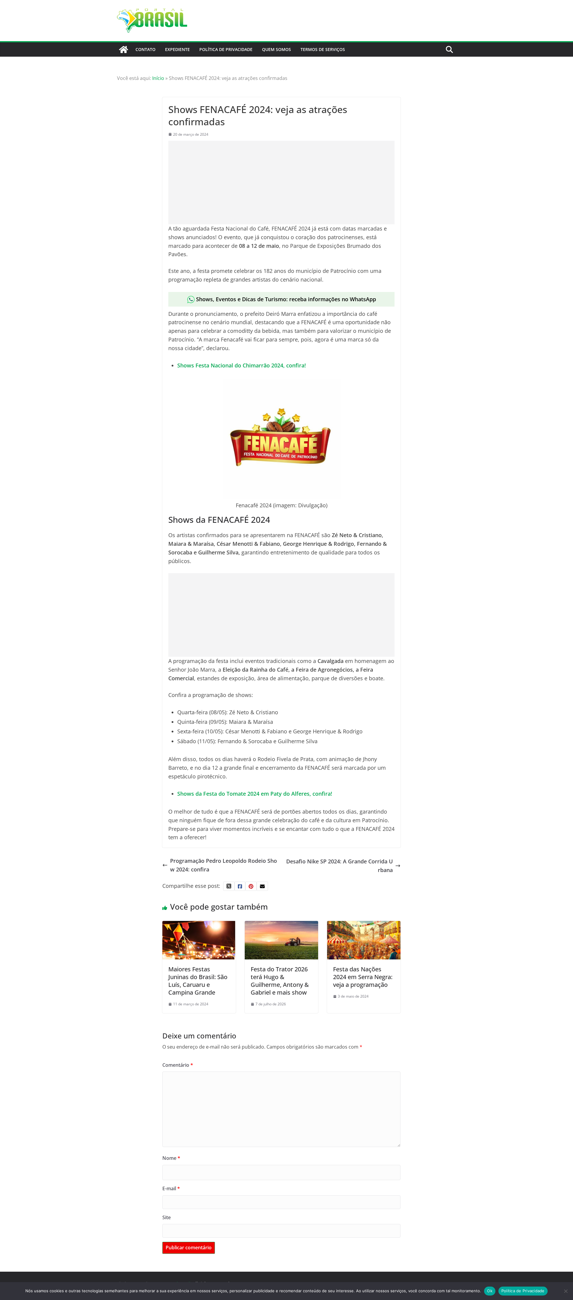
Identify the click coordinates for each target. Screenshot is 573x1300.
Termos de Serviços (323, 49)
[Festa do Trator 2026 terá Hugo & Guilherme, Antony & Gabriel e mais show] (281, 925)
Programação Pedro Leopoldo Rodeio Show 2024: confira (223, 865)
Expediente (177, 49)
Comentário (177, 1065)
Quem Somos (276, 49)
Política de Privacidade (225, 49)
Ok (489, 1290)
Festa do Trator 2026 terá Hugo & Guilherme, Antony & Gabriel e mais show (280, 980)
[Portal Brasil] (123, 49)
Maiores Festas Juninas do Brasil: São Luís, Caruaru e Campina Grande (197, 980)
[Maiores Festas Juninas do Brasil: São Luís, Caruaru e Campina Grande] (199, 925)
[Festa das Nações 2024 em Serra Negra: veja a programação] (364, 925)
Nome (171, 1158)
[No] (566, 1291)
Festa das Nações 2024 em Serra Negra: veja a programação (362, 977)
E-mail (171, 1188)
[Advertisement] (281, 182)
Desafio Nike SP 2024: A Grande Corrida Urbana (339, 866)
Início (158, 78)
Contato (145, 49)
